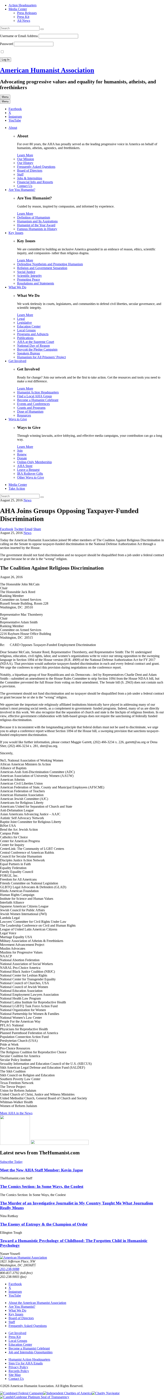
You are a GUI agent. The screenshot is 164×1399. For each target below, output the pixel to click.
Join (20, 450)
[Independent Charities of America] (67, 1393)
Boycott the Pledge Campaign (37, 349)
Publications (25, 338)
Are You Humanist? (22, 190)
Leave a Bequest (28, 470)
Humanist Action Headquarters (38, 392)
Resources (24, 415)
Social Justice (26, 272)
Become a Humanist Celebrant (37, 400)
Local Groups (26, 330)
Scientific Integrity (29, 275)
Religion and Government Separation (42, 268)
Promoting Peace (28, 279)
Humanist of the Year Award (36, 225)
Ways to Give (18, 419)
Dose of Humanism (30, 411)
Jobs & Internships (29, 178)
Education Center (29, 326)
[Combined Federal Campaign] (21, 1393)
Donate (22, 458)
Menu (5, 97)
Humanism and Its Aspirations (37, 221)
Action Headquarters (23, 5)
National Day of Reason (33, 345)
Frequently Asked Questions (36, 166)
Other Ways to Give (30, 477)
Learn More (25, 155)
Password (6, 44)
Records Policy (19, 1371)
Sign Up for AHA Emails (26, 1363)
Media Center (18, 9)
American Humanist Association (47, 70)
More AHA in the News (16, 1113)
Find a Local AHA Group (34, 396)
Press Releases (27, 13)
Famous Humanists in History (37, 229)
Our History (25, 163)
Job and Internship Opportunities (31, 1352)
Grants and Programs (31, 407)
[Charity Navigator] (106, 1393)
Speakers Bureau (28, 353)
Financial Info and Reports (35, 182)
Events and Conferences (33, 404)
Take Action (17, 488)
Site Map (15, 1375)
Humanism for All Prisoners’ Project (41, 357)
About (13, 127)
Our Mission (25, 159)
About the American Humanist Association (37, 1303)
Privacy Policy (18, 1367)
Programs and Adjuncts (32, 334)
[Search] (42, 29)
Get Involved (17, 361)
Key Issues (16, 233)
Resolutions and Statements (35, 283)
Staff (20, 174)
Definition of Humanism (33, 217)
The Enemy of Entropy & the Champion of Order (44, 1224)
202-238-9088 (9, 1269)
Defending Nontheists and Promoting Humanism (50, 264)
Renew (22, 454)
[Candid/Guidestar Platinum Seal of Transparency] (34, 1397)
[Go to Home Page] (23, 1257)
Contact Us (24, 186)
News (27, 500)
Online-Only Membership (34, 462)
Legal (21, 319)
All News (23, 20)
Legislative (24, 322)
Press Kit (23, 17)
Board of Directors (29, 170)
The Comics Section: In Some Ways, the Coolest (41, 1186)
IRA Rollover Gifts (30, 473)
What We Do (17, 287)
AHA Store (24, 466)
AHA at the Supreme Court (35, 342)
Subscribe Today (11, 1162)
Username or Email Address (19, 36)
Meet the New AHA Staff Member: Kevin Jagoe (41, 1170)
